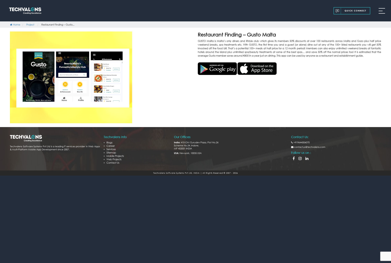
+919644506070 (301, 142)
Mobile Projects (115, 155)
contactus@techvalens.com (309, 146)
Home (16, 24)
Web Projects (113, 159)
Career (110, 145)
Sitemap (111, 152)
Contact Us (112, 162)
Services (111, 149)
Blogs (109, 142)
